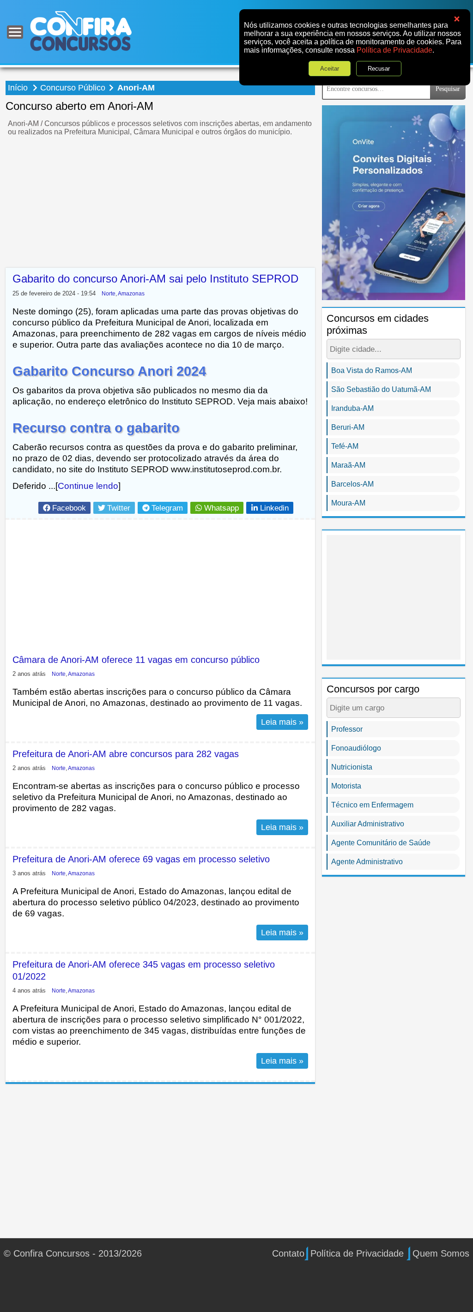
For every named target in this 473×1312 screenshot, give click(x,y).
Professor (347, 729)
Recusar (379, 68)
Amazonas (131, 293)
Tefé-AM (344, 446)
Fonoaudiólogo (356, 748)
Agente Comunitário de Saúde (381, 843)
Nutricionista (351, 767)
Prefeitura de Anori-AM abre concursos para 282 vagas (125, 754)
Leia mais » (282, 722)
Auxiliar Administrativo (367, 824)
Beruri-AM (347, 427)
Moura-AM (348, 503)
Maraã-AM (348, 465)
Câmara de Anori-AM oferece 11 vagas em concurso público (136, 660)
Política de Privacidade (394, 50)
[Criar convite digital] (393, 202)
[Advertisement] (160, 203)
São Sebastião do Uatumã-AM (381, 389)
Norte (108, 293)
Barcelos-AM (352, 484)
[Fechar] (457, 19)
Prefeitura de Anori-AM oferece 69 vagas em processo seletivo (141, 859)
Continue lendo (88, 486)
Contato (288, 1253)
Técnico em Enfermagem (372, 805)
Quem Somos (440, 1253)
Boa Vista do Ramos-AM (371, 370)
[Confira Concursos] (81, 30)
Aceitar (329, 68)
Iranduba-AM (352, 408)
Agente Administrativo (367, 862)
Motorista (346, 786)
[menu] (15, 32)
